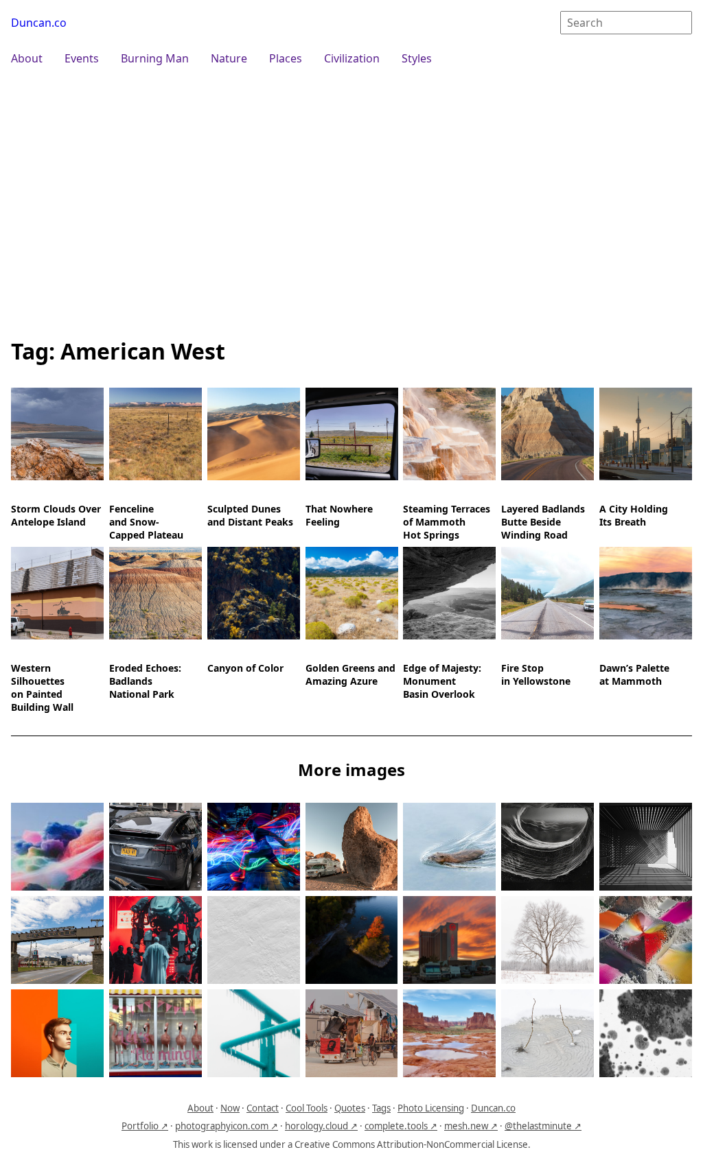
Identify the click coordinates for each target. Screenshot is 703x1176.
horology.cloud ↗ (321, 1126)
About (27, 58)
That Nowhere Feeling (339, 515)
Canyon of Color (245, 667)
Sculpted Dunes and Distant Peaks (250, 515)
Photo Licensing (430, 1108)
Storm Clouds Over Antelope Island (56, 515)
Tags (381, 1108)
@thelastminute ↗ (543, 1126)
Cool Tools (306, 1108)
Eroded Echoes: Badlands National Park (145, 681)
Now (230, 1108)
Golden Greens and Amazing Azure (350, 674)
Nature (229, 58)
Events (82, 58)
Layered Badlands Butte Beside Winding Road (543, 521)
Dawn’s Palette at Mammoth (634, 674)
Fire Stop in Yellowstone (536, 674)
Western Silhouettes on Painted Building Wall (42, 687)
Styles (417, 58)
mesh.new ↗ (471, 1126)
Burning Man (155, 58)
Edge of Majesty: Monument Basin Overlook (442, 681)
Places (285, 58)
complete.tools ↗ (401, 1126)
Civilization (352, 58)
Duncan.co (39, 22)
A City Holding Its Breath (633, 515)
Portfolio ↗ (145, 1126)
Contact (262, 1108)
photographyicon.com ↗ (226, 1126)
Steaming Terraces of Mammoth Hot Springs (446, 521)
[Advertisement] (351, 200)
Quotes (349, 1108)
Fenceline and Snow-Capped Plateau (146, 521)
